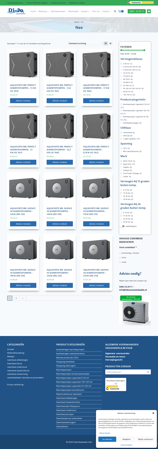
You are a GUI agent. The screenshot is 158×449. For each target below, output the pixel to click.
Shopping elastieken (65, 361)
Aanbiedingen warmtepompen (70, 349)
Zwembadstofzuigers (132, 123)
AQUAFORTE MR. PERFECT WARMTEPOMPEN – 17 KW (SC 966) (96, 88)
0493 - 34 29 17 (136, 11)
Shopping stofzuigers (66, 365)
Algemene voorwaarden (117, 353)
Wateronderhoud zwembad (69, 394)
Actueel (10, 349)
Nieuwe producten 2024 (67, 357)
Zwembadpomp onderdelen (69, 418)
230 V (126, 148)
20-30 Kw (128, 196)
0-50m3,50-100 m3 (131, 70)
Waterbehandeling (15, 352)
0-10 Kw (127, 190)
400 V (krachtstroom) (132, 151)
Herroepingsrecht (113, 359)
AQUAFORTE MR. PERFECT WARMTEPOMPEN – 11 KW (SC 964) (23, 88)
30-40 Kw (128, 199)
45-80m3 (128, 82)
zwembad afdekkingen (17, 360)
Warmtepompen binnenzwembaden (72, 373)
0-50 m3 (127, 64)
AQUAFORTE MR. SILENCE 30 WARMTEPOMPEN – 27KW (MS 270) (96, 273)
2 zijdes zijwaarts (131, 139)
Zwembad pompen (65, 414)
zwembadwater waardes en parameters (25, 377)
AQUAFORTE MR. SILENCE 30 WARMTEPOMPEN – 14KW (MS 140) (59, 211)
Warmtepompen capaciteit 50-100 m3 (73, 386)
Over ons (96, 11)
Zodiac (127, 176)
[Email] (149, 11)
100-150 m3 (129, 95)
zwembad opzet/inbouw (18, 370)
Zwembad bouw (14, 363)
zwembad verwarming (17, 374)
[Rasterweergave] (106, 43)
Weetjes (10, 356)
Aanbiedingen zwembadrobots (70, 353)
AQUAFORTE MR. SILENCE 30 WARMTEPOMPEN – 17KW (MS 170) (96, 211)
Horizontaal (129, 132)
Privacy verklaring (126, 445)
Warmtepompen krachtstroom (70, 390)
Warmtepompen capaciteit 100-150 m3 (134, 112)
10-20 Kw (128, 193)
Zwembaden (73, 11)
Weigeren (126, 439)
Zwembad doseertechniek (68, 402)
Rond (124, 257)
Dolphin (127, 167)
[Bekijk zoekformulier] (115, 11)
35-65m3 (128, 76)
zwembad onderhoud (17, 367)
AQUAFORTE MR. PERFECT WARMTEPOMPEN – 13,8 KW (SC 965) (60, 88)
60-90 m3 (128, 91)
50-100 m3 (128, 85)
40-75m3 (128, 79)
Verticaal (127, 136)
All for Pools (129, 161)
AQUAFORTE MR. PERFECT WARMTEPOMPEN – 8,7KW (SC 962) (96, 149)
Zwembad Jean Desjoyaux (68, 406)
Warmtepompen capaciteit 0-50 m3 (135, 105)
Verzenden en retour (115, 356)
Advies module (23, 100)
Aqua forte (129, 164)
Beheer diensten (104, 433)
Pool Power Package (132, 173)
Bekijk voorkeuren (145, 439)
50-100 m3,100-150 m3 (133, 88)
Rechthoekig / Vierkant (130, 253)
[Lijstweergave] (110, 43)
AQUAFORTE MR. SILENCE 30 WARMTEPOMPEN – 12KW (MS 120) (23, 211)
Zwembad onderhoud (66, 410)
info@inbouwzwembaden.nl (133, 290)
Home (33, 11)
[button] (153, 413)
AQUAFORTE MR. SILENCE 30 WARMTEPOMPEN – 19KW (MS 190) (23, 273)
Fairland (127, 170)
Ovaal (124, 262)
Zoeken (148, 372)
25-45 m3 (128, 73)
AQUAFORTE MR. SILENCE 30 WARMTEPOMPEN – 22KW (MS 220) (59, 273)
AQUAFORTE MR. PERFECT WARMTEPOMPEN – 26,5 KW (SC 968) (60, 149)
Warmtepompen (58, 11)
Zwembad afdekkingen (66, 398)
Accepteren (107, 439)
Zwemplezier (62, 426)
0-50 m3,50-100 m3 (132, 67)
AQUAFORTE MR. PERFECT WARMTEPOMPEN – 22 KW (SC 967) (23, 149)
